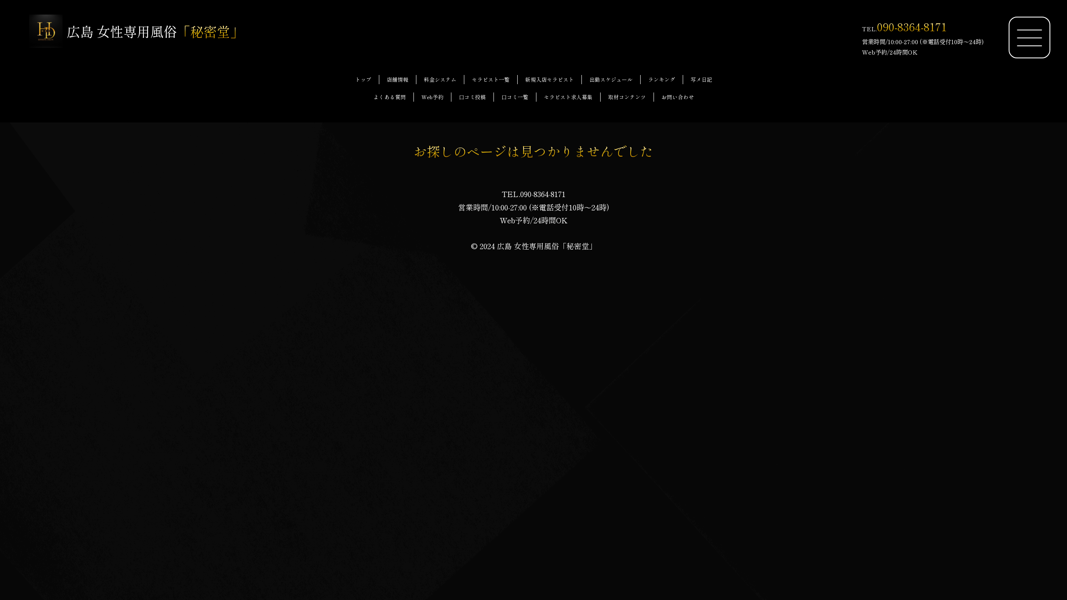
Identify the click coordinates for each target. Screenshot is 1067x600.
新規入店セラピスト (549, 79)
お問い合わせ (677, 97)
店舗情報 (397, 79)
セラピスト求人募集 (568, 97)
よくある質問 (389, 97)
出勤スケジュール (611, 79)
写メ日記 (701, 79)
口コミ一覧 (514, 97)
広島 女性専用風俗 (155, 31)
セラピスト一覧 (491, 79)
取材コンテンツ (627, 97)
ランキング (661, 79)
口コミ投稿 (472, 97)
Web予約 (432, 97)
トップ (363, 79)
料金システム (440, 79)
